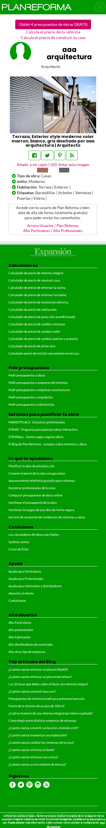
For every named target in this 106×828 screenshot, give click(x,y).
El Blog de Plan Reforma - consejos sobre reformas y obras (47, 444)
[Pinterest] (59, 155)
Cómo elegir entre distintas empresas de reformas (42, 720)
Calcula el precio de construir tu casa (53, 37)
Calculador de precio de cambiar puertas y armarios (43, 339)
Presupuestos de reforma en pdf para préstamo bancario (46, 698)
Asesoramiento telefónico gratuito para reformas (41, 480)
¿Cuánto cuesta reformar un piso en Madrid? (38, 669)
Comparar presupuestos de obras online (35, 495)
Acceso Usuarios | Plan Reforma (52, 226)
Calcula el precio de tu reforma (53, 32)
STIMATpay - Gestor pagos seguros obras (36, 437)
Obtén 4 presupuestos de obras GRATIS (53, 24)
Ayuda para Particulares (24, 571)
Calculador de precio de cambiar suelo (34, 331)
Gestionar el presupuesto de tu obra (32, 502)
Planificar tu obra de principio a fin (31, 466)
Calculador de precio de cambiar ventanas (36, 324)
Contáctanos (17, 600)
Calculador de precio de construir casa (34, 280)
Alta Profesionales (68, 231)
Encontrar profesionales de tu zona (31, 488)
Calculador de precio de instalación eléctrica (38, 302)
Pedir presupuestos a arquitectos (30, 397)
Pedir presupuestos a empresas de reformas (38, 382)
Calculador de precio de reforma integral (35, 273)
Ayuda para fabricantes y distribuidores (35, 586)
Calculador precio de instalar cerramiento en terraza (43, 353)
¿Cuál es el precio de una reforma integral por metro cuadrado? (50, 713)
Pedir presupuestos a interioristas (31, 404)
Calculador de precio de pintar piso (31, 346)
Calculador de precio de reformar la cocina (37, 287)
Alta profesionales (20, 630)
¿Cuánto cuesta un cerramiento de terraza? (37, 764)
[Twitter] (47, 155)
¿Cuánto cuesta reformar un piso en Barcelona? (40, 677)
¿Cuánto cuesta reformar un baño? (31, 750)
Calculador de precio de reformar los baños (37, 295)
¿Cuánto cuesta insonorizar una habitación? (37, 735)
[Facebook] (34, 155)
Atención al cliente (21, 593)
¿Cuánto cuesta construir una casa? (32, 691)
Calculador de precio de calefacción (32, 309)
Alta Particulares (36, 231)
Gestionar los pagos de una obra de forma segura (41, 510)
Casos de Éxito (18, 549)
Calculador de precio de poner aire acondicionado (41, 317)
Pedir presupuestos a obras (26, 375)
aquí (102, 822)
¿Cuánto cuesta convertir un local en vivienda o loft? (43, 728)
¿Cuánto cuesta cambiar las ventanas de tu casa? (41, 742)
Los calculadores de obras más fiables (33, 534)
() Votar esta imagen (69, 164)
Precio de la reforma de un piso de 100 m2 (36, 706)
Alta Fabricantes (19, 637)
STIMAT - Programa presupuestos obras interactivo (42, 429)
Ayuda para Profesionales (26, 578)
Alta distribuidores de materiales (30, 644)
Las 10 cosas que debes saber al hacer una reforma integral (48, 684)
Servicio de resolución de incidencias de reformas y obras (46, 517)
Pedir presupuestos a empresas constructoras (39, 390)
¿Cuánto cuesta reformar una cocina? (33, 757)
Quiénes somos (18, 542)
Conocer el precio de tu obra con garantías (36, 473)
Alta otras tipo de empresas (27, 652)
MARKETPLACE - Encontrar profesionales (36, 422)
